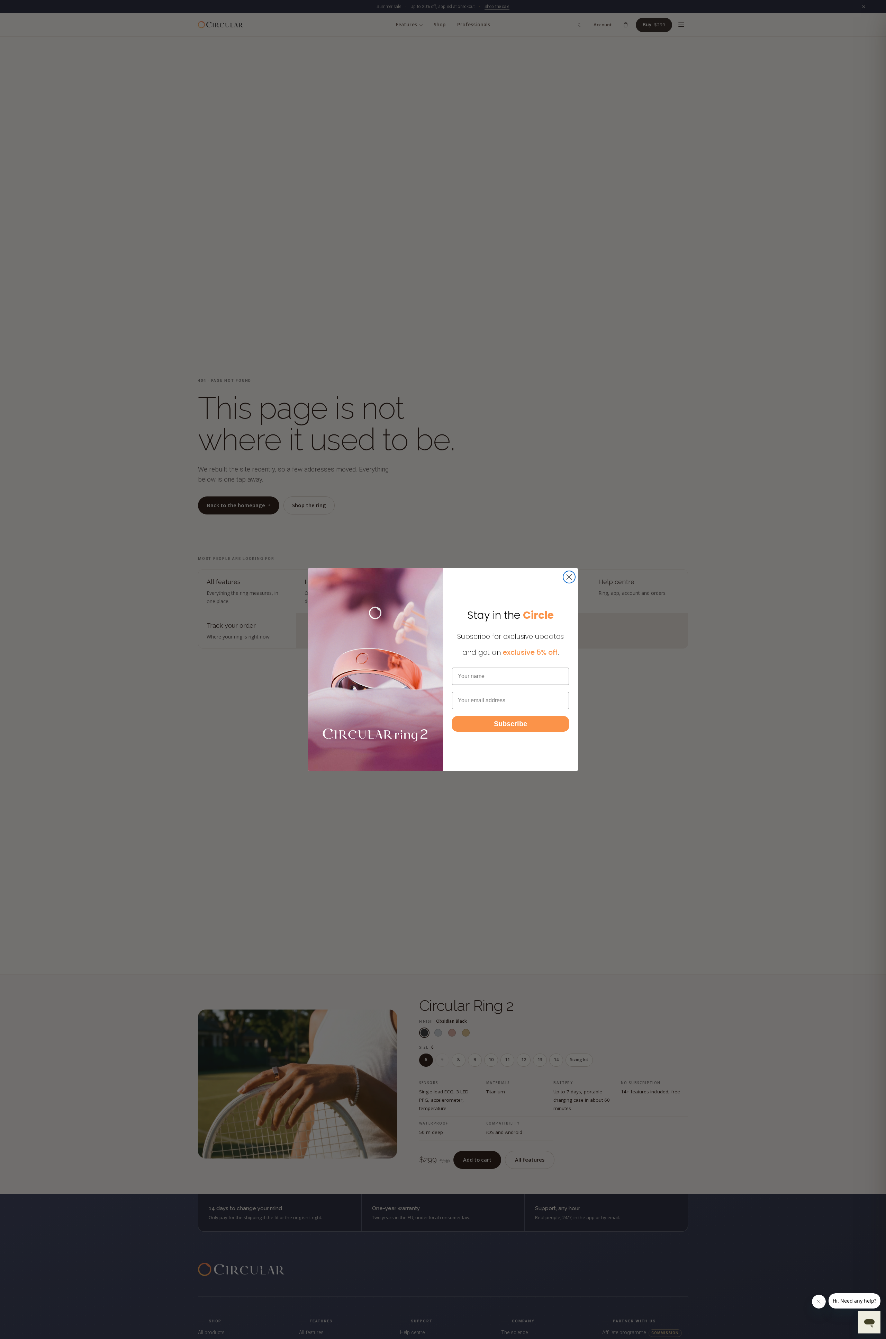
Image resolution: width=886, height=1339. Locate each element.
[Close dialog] (569, 577)
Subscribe (510, 724)
